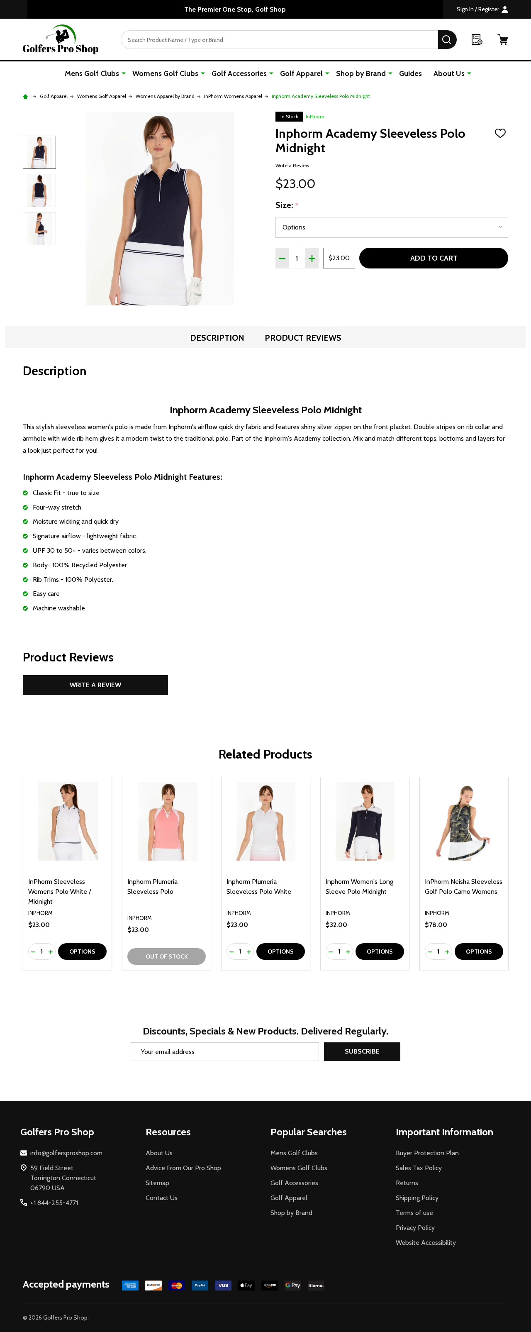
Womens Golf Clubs (165, 73)
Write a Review (292, 165)
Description (217, 338)
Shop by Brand (361, 73)
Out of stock (167, 956)
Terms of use (414, 1213)
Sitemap (157, 1183)
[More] (124, 73)
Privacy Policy (415, 1228)
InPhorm (315, 116)
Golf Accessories (239, 73)
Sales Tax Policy (419, 1168)
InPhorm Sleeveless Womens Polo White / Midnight (59, 891)
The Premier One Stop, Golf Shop (235, 9)
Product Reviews (303, 338)
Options (82, 951)
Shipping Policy (417, 1198)
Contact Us (162, 1198)
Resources (168, 1132)
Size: (287, 205)
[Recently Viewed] (477, 39)
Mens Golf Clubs (92, 73)
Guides (410, 73)
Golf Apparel (301, 73)
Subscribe (362, 1051)
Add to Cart (434, 258)
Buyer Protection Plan (427, 1153)
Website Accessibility (426, 1243)
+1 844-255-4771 (54, 1203)
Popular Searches (308, 1132)
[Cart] (502, 39)
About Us (449, 73)
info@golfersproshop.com (66, 1153)
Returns (407, 1183)
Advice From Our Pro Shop (183, 1168)
